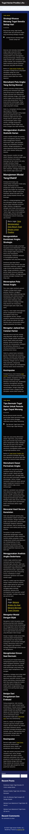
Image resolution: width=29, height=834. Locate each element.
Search (4, 773)
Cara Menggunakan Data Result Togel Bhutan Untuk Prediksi (15, 226)
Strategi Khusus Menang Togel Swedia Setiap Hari (14, 21)
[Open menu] (26, 3)
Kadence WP (20, 829)
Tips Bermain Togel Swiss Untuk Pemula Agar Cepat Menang (13, 406)
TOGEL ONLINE (6, 15)
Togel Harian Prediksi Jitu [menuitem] (16, 68)
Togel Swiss (19, 742)
